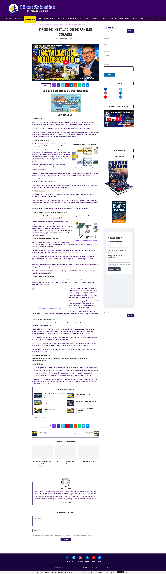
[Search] (160, 18)
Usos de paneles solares (88, 461)
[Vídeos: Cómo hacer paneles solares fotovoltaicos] (70, 403)
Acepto (121, 572)
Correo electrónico (110, 55)
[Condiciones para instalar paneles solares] (42, 452)
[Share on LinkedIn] (71, 85)
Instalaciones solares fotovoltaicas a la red (50, 308)
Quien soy (8, 18)
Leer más (127, 572)
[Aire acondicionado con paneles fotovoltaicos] (70, 410)
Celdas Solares (72, 18)
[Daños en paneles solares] (70, 395)
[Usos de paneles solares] (88, 452)
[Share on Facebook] (58, 85)
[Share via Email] (87, 85)
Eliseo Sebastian (63, 38)
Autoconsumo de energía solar (52, 402)
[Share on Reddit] (75, 85)
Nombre (106, 44)
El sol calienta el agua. (50, 409)
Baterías (127, 18)
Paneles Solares (61, 18)
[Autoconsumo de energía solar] (38, 402)
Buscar (130, 31)
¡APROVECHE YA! (109, 28)
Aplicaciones (94, 18)
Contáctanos (17, 18)
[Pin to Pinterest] (67, 85)
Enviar (109, 74)
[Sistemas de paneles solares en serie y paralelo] (38, 395)
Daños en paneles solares (83, 394)
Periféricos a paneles (139, 18)
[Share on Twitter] (62, 85)
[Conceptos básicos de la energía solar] (65, 452)
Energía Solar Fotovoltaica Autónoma (86, 240)
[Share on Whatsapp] (79, 85)
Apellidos (106, 51)
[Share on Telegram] (83, 85)
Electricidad (119, 18)
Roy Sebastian (86, 567)
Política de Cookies (106, 567)
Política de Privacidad (96, 567)
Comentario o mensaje (110, 65)
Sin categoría (84, 18)
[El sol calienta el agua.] (38, 410)
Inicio (33, 24)
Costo (111, 18)
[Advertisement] (129, 8)
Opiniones (104, 18)
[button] (66, 469)
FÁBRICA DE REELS (30, 19)
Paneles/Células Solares (46, 18)
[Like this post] (54, 85)
